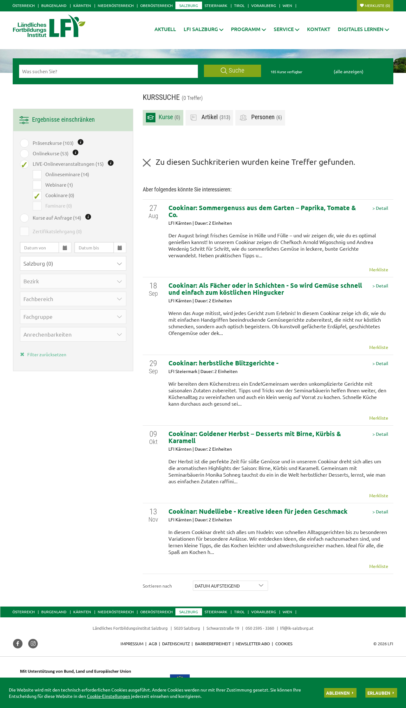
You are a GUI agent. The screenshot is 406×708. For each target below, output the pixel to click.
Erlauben (378, 693)
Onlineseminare (67, 174)
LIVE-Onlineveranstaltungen (68, 164)
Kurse (168, 117)
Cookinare (59, 195)
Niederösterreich (116, 5)
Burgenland (54, 5)
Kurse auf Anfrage (57, 218)
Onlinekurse (51, 153)
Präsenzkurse (53, 143)
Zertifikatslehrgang (57, 231)
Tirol (239, 5)
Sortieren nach (157, 586)
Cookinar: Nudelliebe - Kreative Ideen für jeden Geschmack (258, 511)
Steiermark (216, 5)
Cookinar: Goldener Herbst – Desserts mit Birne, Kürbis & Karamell (254, 437)
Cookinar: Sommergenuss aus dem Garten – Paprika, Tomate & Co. (262, 211)
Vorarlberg (263, 5)
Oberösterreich (156, 5)
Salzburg (188, 5)
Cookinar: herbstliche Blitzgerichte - (223, 363)
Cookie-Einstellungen (108, 696)
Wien (287, 5)
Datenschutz (176, 643)
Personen (266, 117)
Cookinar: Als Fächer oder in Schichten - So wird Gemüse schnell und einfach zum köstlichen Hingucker (265, 288)
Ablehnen (338, 693)
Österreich (23, 5)
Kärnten (82, 5)
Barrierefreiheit (213, 643)
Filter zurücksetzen (46, 354)
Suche (236, 70)
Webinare (59, 185)
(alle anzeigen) (348, 71)
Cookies (283, 643)
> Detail (380, 208)
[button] (204, 29)
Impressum (132, 643)
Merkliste (377, 5)
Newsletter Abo (253, 643)
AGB (153, 643)
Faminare (58, 206)
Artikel (215, 117)
